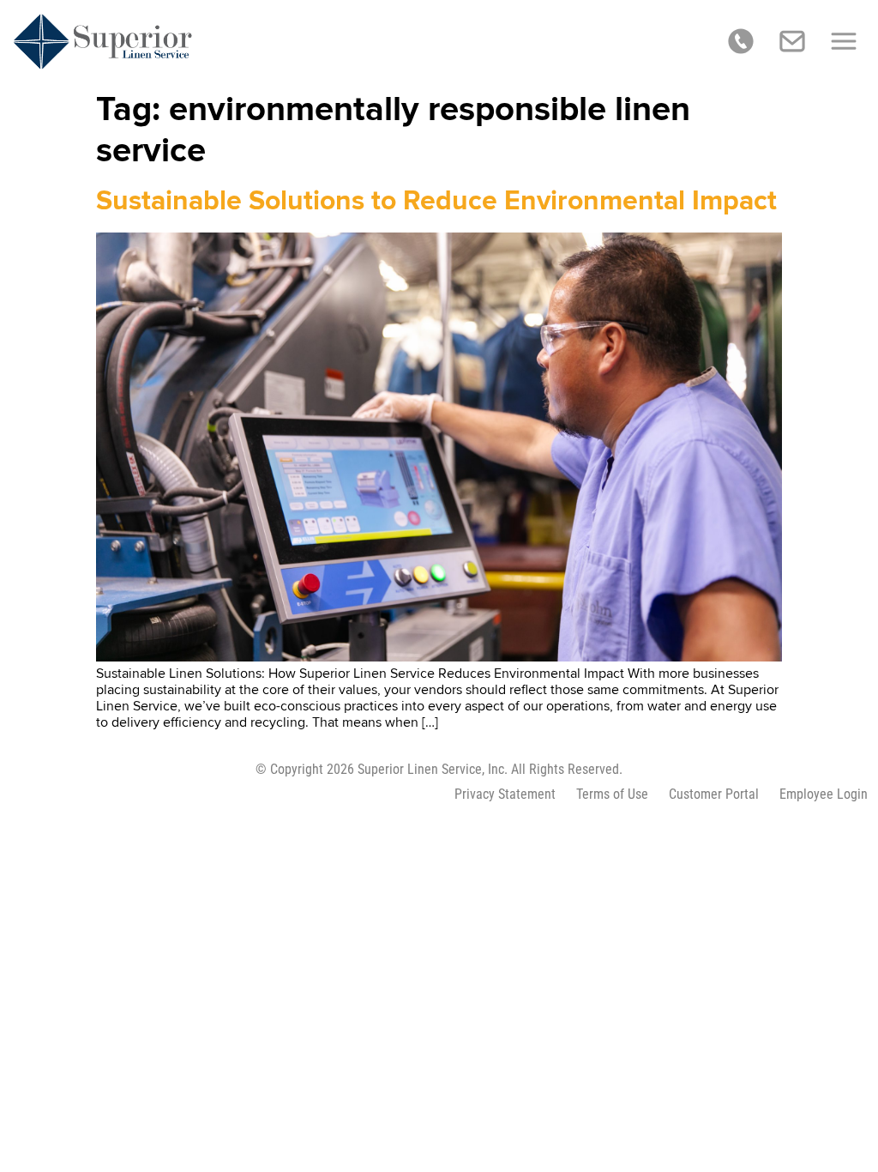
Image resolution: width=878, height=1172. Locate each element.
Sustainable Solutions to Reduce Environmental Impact (436, 201)
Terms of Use (612, 794)
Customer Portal (714, 794)
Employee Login (823, 794)
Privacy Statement (505, 794)
